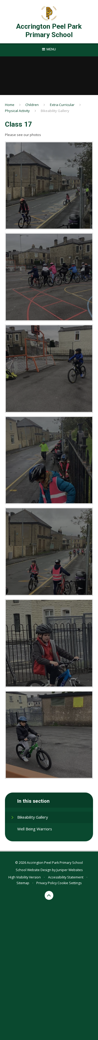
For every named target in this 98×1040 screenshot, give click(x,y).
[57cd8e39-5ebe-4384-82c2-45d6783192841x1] (49, 368)
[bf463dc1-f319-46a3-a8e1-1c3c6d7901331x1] (49, 643)
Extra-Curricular (62, 104)
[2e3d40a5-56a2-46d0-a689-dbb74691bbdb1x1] (49, 551)
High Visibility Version (24, 877)
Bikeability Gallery (55, 110)
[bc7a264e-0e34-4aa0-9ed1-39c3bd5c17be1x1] (49, 735)
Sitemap (22, 883)
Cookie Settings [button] (69, 883)
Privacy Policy (46, 883)
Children (32, 104)
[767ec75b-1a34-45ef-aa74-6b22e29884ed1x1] (49, 185)
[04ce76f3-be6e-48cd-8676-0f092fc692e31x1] (49, 460)
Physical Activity (17, 110)
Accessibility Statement (65, 877)
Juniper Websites (69, 870)
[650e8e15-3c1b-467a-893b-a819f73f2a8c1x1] (49, 277)
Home (9, 104)
